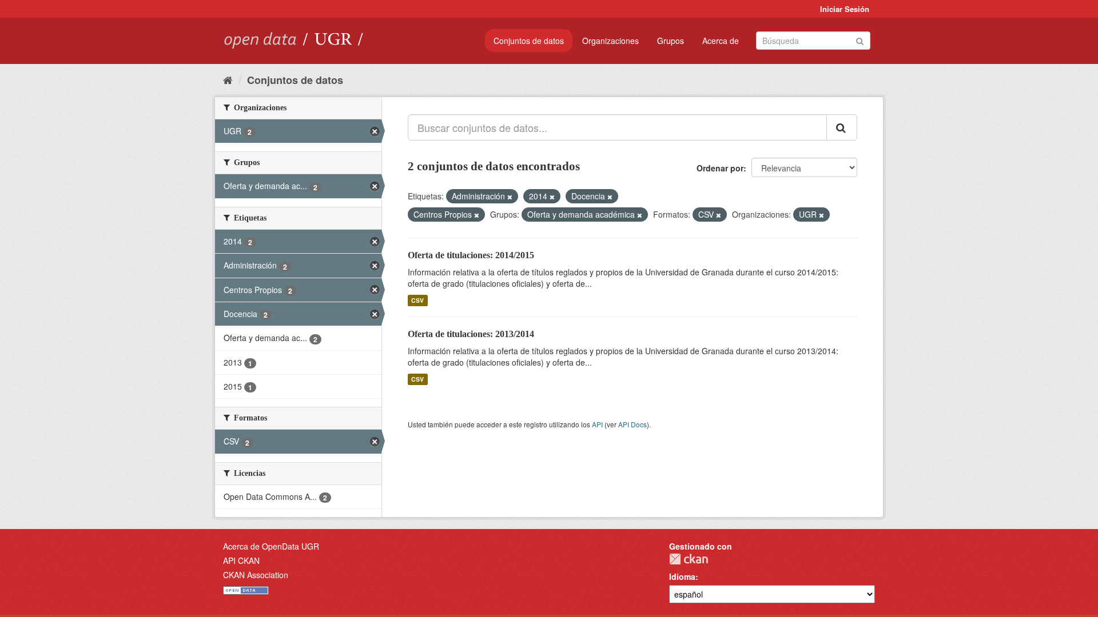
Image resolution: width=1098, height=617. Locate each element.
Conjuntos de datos (529, 40)
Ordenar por (720, 168)
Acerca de (720, 40)
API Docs (632, 424)
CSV (417, 300)
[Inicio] (228, 79)
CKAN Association (255, 574)
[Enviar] (860, 40)
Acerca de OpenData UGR (271, 546)
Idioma (682, 576)
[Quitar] (509, 196)
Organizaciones (610, 40)
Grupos (670, 40)
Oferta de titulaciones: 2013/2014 (471, 334)
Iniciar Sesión (844, 8)
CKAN (688, 559)
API (597, 424)
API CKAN (241, 560)
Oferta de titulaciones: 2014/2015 (471, 255)
